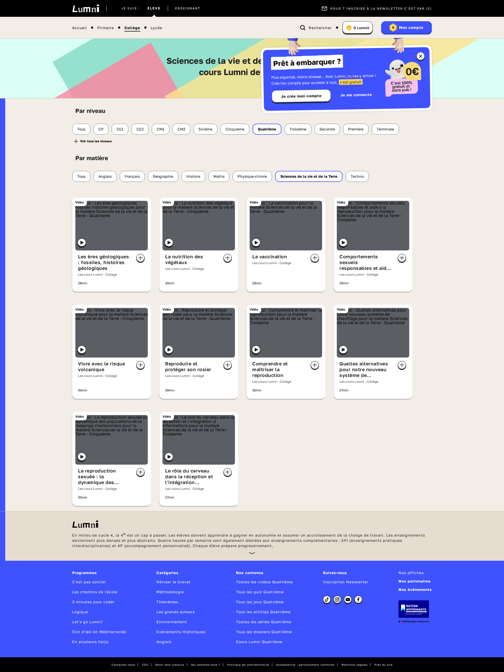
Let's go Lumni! (87, 622)
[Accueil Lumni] (85, 8)
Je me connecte (356, 94)
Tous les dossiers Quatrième (264, 631)
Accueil (79, 27)
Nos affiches (411, 572)
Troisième (298, 129)
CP (100, 129)
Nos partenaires (414, 581)
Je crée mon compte (301, 96)
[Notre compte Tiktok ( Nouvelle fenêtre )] (327, 599)
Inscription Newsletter (345, 582)
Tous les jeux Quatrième (260, 602)
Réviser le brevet (173, 582)
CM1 (160, 129)
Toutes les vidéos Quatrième (264, 582)
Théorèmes (167, 602)
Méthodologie (170, 592)
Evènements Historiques (181, 631)
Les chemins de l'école (95, 592)
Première (356, 129)
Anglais (105, 176)
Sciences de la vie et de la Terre (308, 176)
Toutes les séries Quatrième (263, 622)
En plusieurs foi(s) (90, 641)
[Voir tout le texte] (252, 553)
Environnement (171, 622)
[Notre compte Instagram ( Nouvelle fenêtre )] (337, 599)
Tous (81, 129)
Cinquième (234, 129)
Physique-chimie (252, 176)
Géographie (163, 176)
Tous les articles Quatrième (263, 612)
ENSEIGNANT (187, 8)
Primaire (105, 27)
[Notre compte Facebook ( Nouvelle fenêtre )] (358, 599)
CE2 (140, 129)
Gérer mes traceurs (169, 664)
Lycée (156, 27)
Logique (80, 612)
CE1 (120, 129)
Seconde (327, 129)
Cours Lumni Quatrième (259, 641)
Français (132, 176)
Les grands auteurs (175, 612)
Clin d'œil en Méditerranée (99, 631)
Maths (218, 176)
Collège (132, 27)
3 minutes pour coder (93, 602)
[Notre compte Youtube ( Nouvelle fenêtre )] (348, 599)
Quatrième (267, 129)
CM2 (181, 129)
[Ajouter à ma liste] (140, 258)
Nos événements (415, 589)
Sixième (205, 129)
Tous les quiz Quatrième (260, 592)
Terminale (385, 129)
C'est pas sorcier (89, 582)
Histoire (193, 176)
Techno (357, 176)
